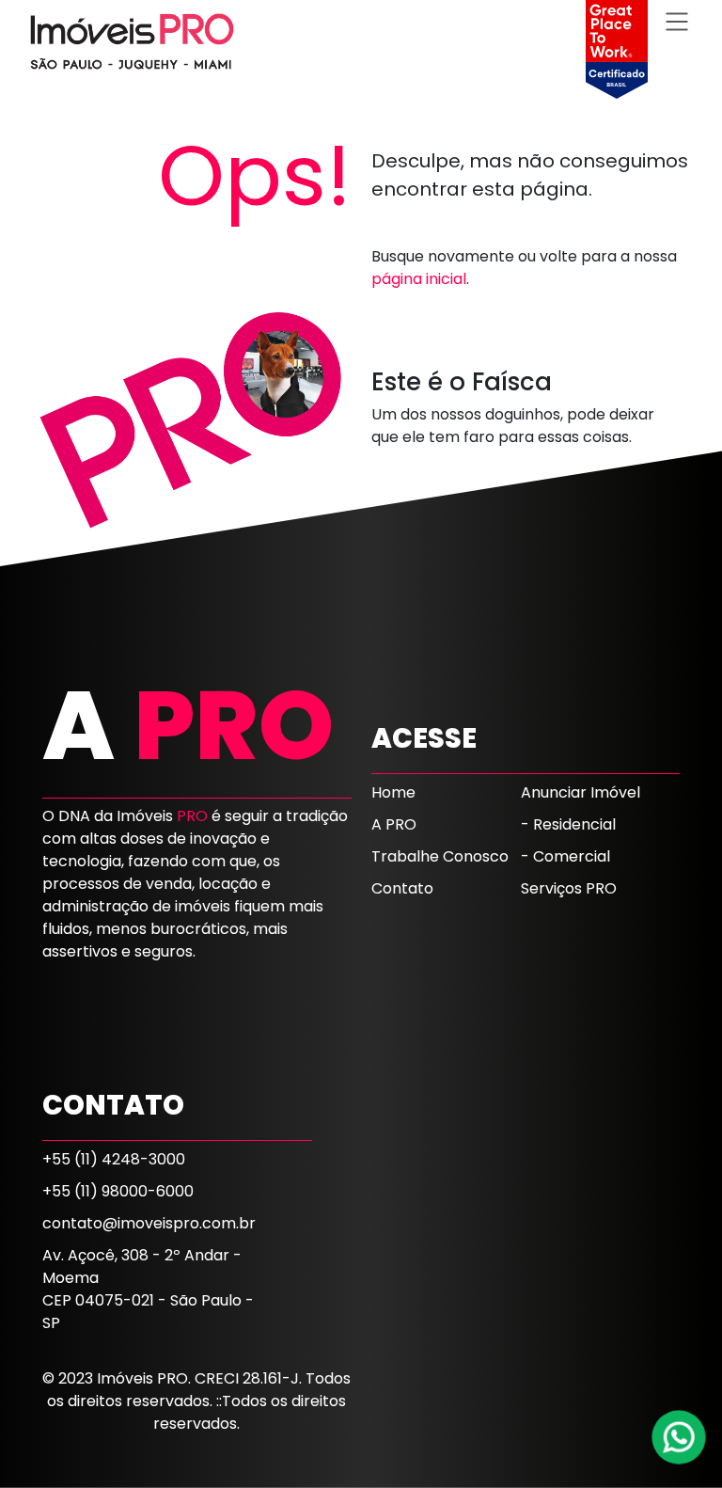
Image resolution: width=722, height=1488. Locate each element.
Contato (402, 888)
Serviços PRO (569, 888)
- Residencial (568, 824)
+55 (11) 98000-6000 (118, 1191)
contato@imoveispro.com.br (149, 1223)
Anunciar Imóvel (580, 792)
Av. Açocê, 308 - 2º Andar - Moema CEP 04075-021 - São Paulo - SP (148, 1289)
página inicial (418, 279)
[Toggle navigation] (676, 21)
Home (393, 792)
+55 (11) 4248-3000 (113, 1159)
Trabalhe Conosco (440, 856)
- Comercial (565, 856)
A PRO (393, 824)
